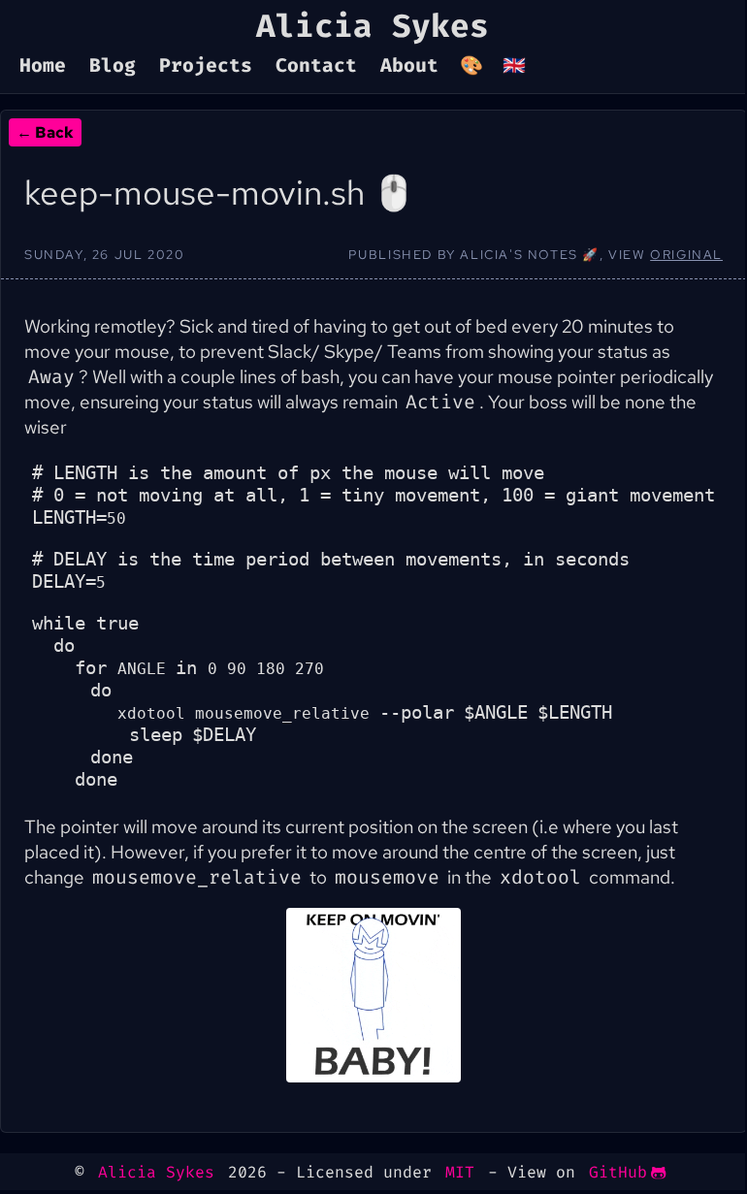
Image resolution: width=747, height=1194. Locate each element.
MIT (459, 1172)
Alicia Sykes (156, 1172)
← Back (45, 132)
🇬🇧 (514, 66)
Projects (205, 66)
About (409, 66)
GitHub (618, 1172)
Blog (112, 66)
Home (42, 66)
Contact (316, 66)
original (686, 254)
